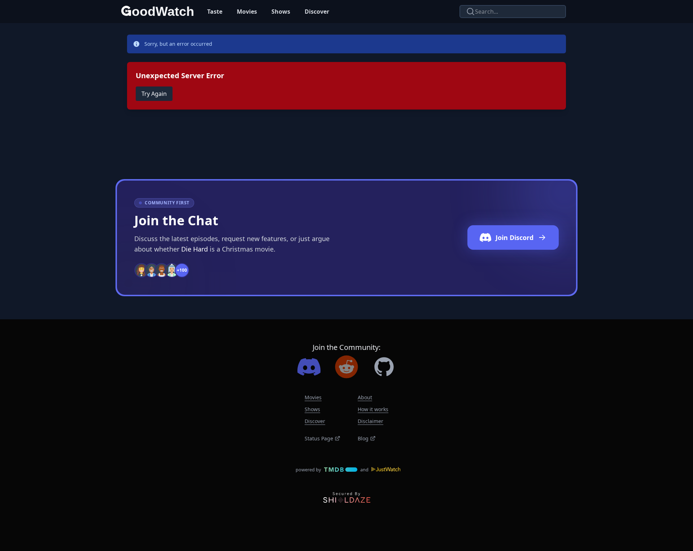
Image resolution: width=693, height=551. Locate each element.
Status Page (319, 438)
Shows (280, 11)
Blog (363, 438)
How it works (373, 409)
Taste (214, 11)
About (365, 397)
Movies (247, 11)
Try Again (154, 94)
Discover (317, 11)
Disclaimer (370, 421)
